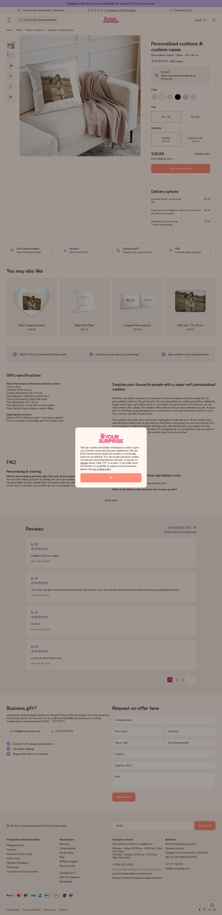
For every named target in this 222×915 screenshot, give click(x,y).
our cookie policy (102, 469)
